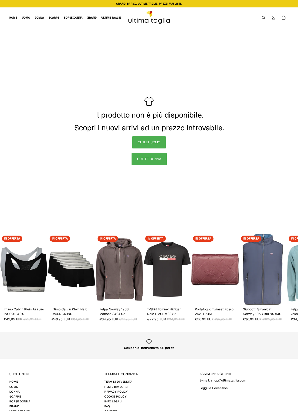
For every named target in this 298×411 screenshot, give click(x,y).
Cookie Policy (115, 396)
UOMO (13, 387)
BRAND (14, 406)
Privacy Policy (116, 392)
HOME (13, 382)
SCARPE (15, 396)
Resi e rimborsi (116, 387)
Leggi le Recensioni (214, 388)
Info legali (113, 401)
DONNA (14, 392)
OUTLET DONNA (149, 159)
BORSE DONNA (19, 401)
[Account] (273, 18)
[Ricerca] (263, 18)
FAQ (107, 406)
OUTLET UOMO (149, 142)
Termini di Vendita (118, 382)
